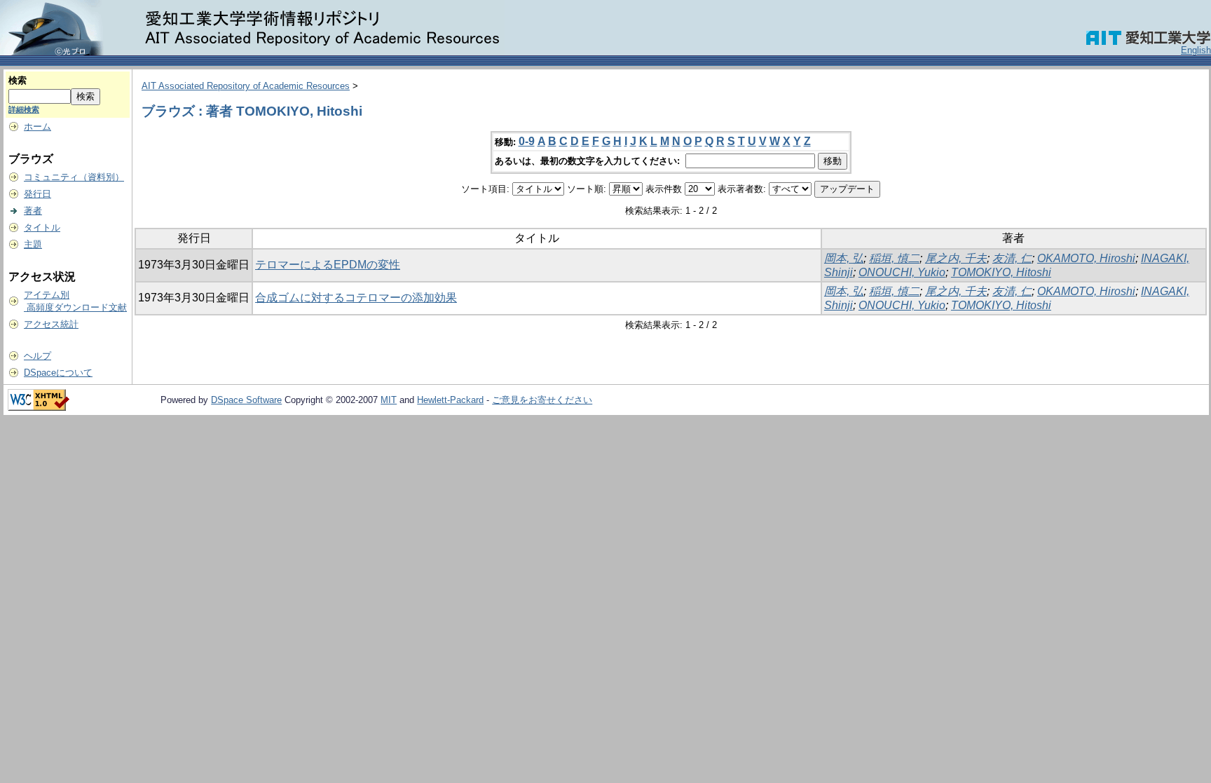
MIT (389, 400)
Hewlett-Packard (450, 400)
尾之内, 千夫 (956, 258)
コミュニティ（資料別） (74, 177)
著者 (33, 210)
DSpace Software (246, 400)
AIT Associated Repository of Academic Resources (246, 86)
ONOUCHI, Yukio (901, 272)
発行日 (37, 194)
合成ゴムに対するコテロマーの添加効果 (356, 298)
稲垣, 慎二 (894, 258)
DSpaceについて (58, 372)
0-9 (527, 141)
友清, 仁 (1012, 258)
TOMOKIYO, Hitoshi (1001, 272)
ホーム (37, 126)
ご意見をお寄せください (542, 400)
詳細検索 (23, 109)
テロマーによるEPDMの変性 (327, 265)
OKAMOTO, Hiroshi (1086, 258)
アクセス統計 (51, 324)
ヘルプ (37, 355)
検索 (17, 80)
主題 (33, 244)
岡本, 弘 (843, 258)
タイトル (42, 227)
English (1196, 50)
